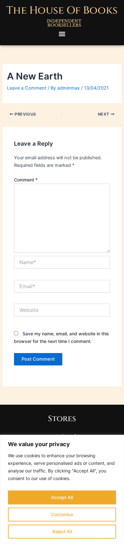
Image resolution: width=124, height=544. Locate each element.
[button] (62, 33)
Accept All (62, 497)
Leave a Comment (26, 88)
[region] (62, 489)
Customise (62, 514)
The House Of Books (62, 10)
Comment (26, 179)
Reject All (62, 531)
